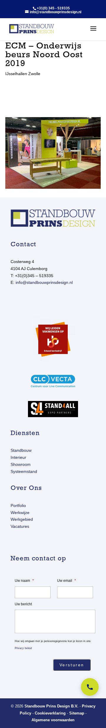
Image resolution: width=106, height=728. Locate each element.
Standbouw (21, 450)
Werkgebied (22, 519)
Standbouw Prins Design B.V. (51, 706)
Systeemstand (24, 471)
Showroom (21, 464)
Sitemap (76, 713)
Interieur (18, 457)
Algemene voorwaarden (53, 720)
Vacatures (20, 526)
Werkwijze (20, 512)
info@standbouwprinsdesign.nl (44, 282)
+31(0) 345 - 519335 (53, 8)
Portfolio (18, 505)
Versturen (71, 665)
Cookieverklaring (50, 713)
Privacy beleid (23, 648)
